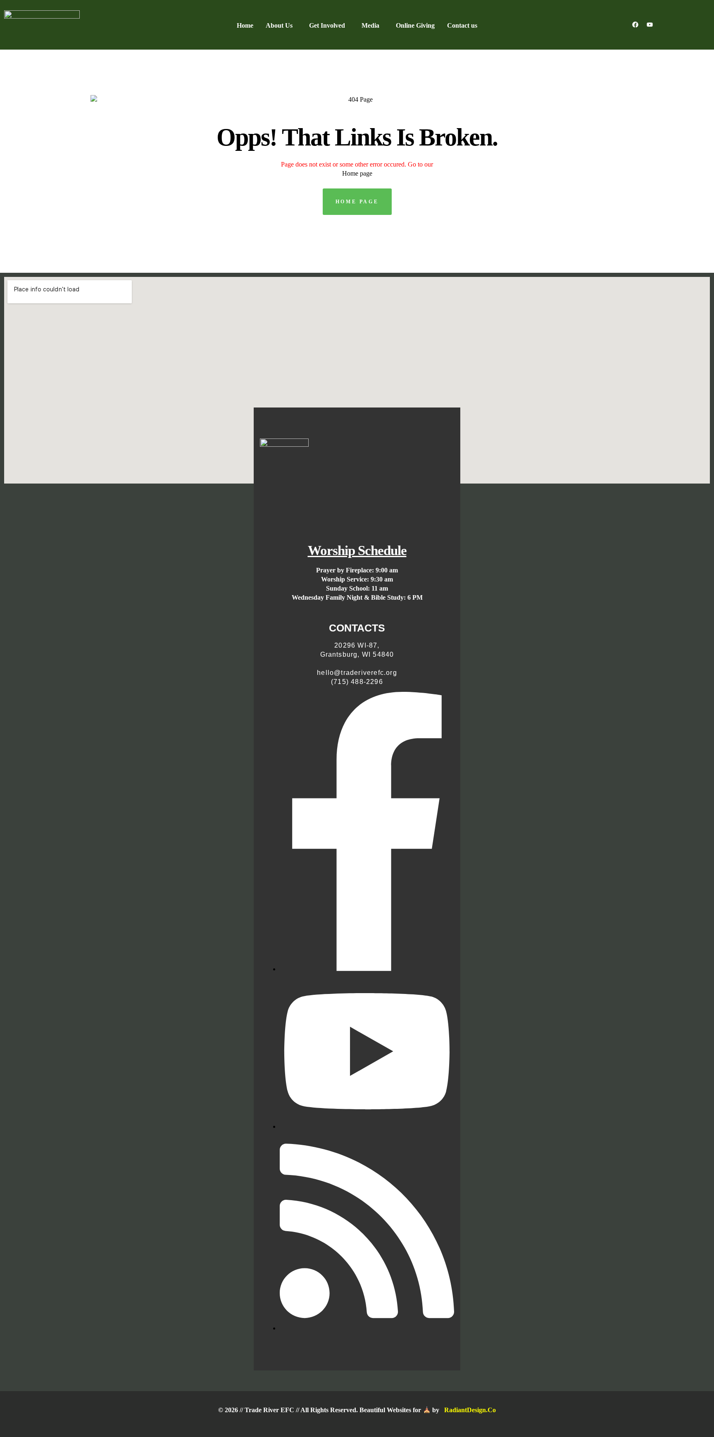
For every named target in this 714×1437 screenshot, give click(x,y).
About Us (279, 25)
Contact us (462, 25)
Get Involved (327, 25)
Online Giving (415, 25)
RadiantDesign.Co (470, 1409)
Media (370, 25)
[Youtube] (650, 25)
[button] (281, 25)
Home (245, 25)
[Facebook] (635, 25)
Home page (357, 173)
